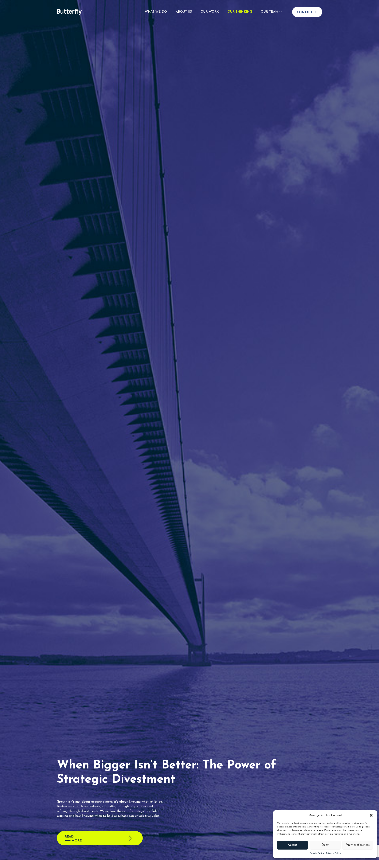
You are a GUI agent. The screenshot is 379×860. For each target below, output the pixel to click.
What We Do (156, 11)
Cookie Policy (317, 853)
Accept (292, 845)
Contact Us (307, 12)
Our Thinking (239, 11)
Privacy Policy (333, 853)
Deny (325, 845)
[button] (371, 815)
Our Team (269, 11)
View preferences (358, 845)
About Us (184, 11)
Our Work (210, 11)
